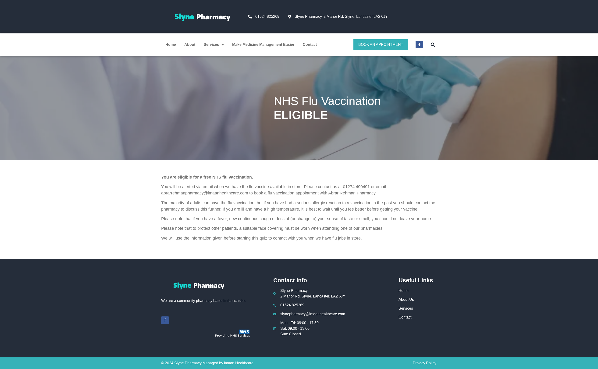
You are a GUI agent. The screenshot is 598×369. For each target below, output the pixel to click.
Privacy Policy (424, 363)
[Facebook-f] (419, 44)
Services (211, 45)
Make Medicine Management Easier (263, 45)
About (189, 45)
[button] (433, 44)
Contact (310, 45)
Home (170, 45)
